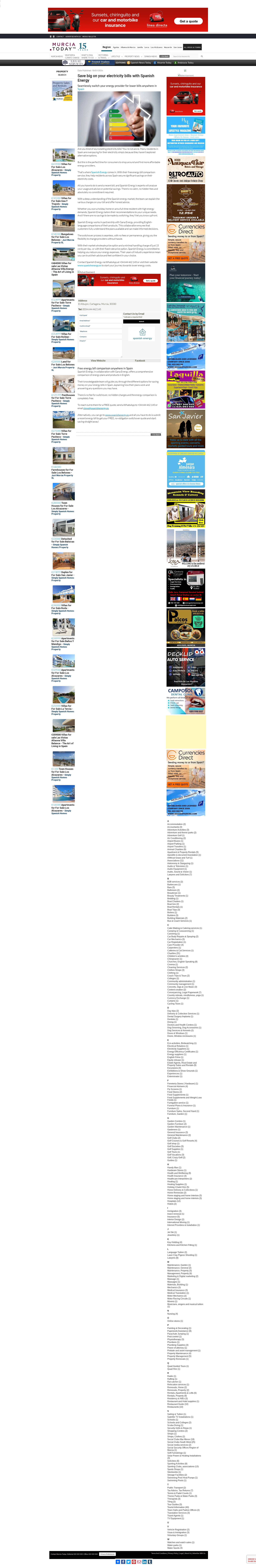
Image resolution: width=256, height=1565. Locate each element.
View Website (98, 360)
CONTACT (60, 36)
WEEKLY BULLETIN (89, 36)
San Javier (178, 47)
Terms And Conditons (159, 1553)
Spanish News (150, 56)
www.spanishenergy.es (89, 265)
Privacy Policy (173, 1553)
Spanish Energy (99, 172)
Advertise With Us (199, 1553)
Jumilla (140, 47)
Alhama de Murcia (128, 47)
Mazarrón (168, 47)
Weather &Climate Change (72, 56)
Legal (181, 1553)
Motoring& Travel (103, 56)
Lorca (147, 47)
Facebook (140, 360)
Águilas (116, 47)
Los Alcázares (156, 47)
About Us (188, 1553)
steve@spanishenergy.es (96, 408)
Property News (132, 56)
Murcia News (57, 56)
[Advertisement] (186, 732)
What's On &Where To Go (87, 56)
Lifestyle (115, 56)
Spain (81, 89)
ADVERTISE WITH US (73, 36)
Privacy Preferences (107, 1554)
